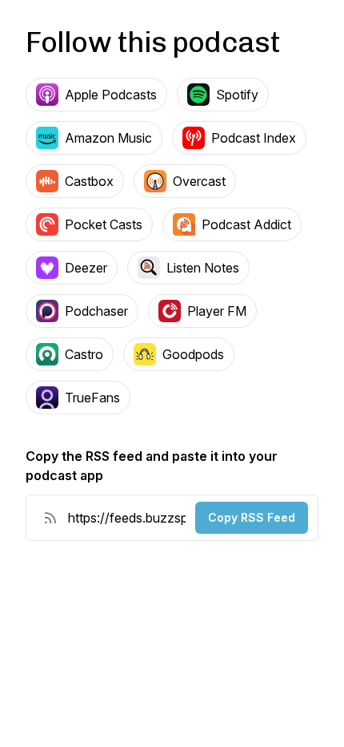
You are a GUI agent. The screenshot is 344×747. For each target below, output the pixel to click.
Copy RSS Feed (251, 517)
